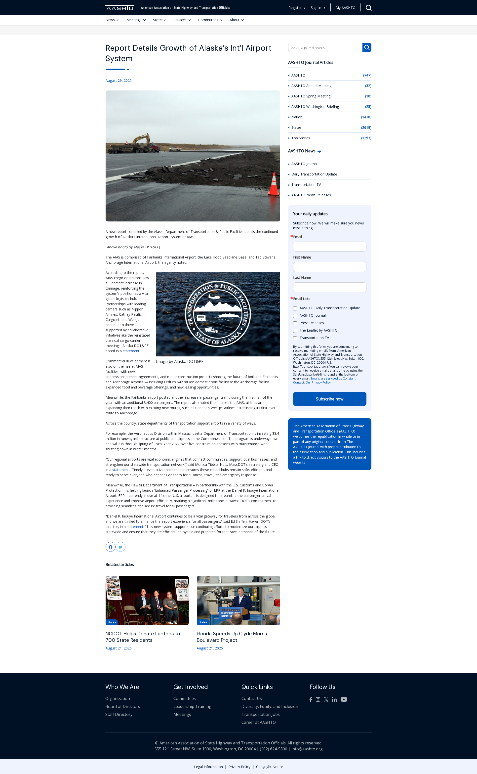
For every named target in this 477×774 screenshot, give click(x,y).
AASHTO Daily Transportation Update (330, 308)
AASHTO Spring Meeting (310, 96)
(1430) (366, 117)
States (296, 127)
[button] (318, 7)
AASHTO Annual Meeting (311, 85)
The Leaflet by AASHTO (319, 330)
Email (297, 237)
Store (157, 19)
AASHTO (298, 75)
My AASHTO (346, 7)
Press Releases (312, 323)
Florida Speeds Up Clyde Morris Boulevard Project (232, 636)
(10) (368, 96)
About (234, 19)
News (110, 19)
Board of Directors (122, 706)
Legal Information (208, 766)
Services (180, 19)
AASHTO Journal (304, 163)
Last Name (302, 277)
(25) (368, 106)
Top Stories (300, 137)
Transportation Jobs (260, 714)
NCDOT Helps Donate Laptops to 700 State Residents (143, 636)
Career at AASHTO (258, 722)
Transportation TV (306, 184)
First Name (302, 257)
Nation (296, 117)
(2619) (366, 127)
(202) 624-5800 (273, 749)
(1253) (366, 137)
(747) (367, 75)
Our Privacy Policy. (318, 382)
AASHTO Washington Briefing (315, 106)
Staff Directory (118, 714)
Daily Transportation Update (314, 174)
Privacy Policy (239, 766)
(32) (368, 85)
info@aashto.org (307, 749)
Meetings (133, 19)
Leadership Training (192, 706)
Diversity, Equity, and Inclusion (269, 706)
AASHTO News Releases (311, 195)
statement (131, 350)
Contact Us (251, 698)
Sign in (316, 7)
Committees (208, 19)
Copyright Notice (269, 766)
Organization (117, 698)
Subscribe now (329, 399)
